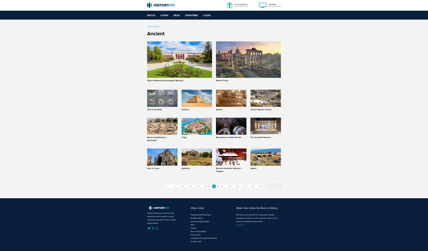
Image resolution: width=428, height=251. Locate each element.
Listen (164, 15)
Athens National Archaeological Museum (165, 80)
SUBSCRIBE (272, 4)
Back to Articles (154, 26)
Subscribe (191, 15)
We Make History (197, 218)
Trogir (184, 137)
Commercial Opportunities (200, 221)
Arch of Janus (153, 168)
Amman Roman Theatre (261, 109)
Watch (151, 15)
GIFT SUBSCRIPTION (241, 4)
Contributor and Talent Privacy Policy (204, 238)
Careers (193, 228)
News (193, 225)
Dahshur (185, 109)
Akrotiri (219, 109)
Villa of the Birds (154, 109)
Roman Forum (222, 80)
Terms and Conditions (198, 231)
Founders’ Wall (196, 241)
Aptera (253, 168)
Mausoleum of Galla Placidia (228, 137)
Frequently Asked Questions (201, 215)
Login (206, 15)
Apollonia (186, 168)
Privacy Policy (195, 235)
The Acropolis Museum (260, 137)
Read (177, 15)
